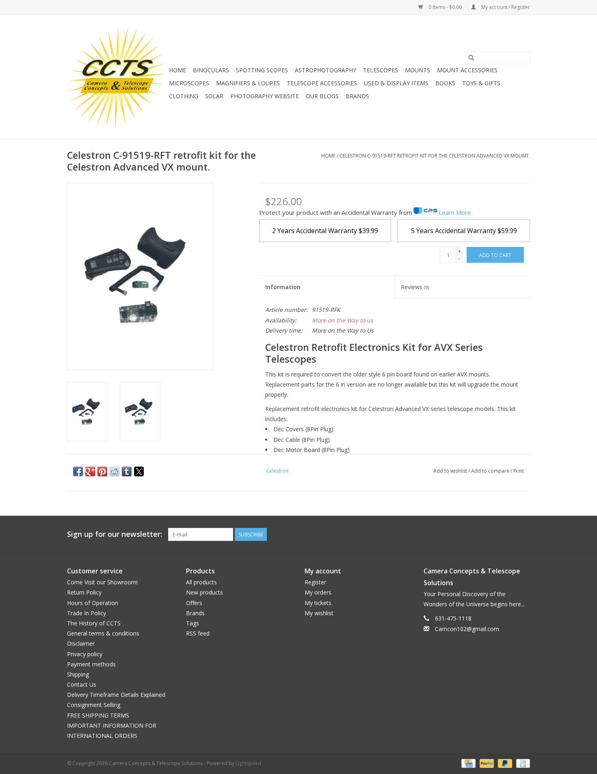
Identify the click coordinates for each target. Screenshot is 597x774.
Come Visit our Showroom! (102, 582)
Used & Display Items (396, 83)
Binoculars (211, 70)
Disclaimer (81, 643)
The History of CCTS (94, 623)
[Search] (471, 57)
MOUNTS (417, 70)
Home (177, 70)
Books (445, 83)
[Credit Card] (467, 762)
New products (204, 592)
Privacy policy (84, 654)
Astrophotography (325, 70)
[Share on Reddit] (114, 471)
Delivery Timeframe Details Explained (116, 694)
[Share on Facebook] (78, 471)
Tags (192, 623)
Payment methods (91, 664)
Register (315, 582)
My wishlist (319, 613)
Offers (194, 603)
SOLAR (214, 96)
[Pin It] (102, 471)
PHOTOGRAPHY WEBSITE (264, 96)
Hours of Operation (92, 603)
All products (201, 582)
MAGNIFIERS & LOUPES (248, 83)
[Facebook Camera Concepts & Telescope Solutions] (494, 534)
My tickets (318, 603)
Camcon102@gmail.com (467, 629)
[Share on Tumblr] (127, 471)
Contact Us (81, 684)
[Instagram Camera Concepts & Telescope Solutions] (523, 534)
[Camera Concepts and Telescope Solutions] (117, 77)
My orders (318, 592)
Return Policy (84, 592)
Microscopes (189, 83)
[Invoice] (521, 762)
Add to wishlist (450, 470)
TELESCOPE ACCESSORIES (322, 83)
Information (283, 287)
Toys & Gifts (481, 83)
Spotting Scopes (262, 70)
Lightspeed (248, 763)
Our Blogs (322, 96)
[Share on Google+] (90, 471)
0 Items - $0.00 (445, 7)
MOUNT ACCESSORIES (467, 70)
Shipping (78, 674)
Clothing (183, 96)
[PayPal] (486, 762)
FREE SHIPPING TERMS (98, 715)
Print (518, 470)
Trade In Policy (86, 613)
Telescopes (380, 70)
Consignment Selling (93, 705)
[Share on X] (139, 471)
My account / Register (505, 7)
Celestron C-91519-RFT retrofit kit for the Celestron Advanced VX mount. (435, 155)
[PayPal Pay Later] (504, 762)
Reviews (415, 287)
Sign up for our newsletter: (114, 534)
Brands (357, 96)
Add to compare (490, 470)
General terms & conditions (103, 633)
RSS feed (198, 633)
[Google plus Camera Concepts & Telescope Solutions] (508, 534)
